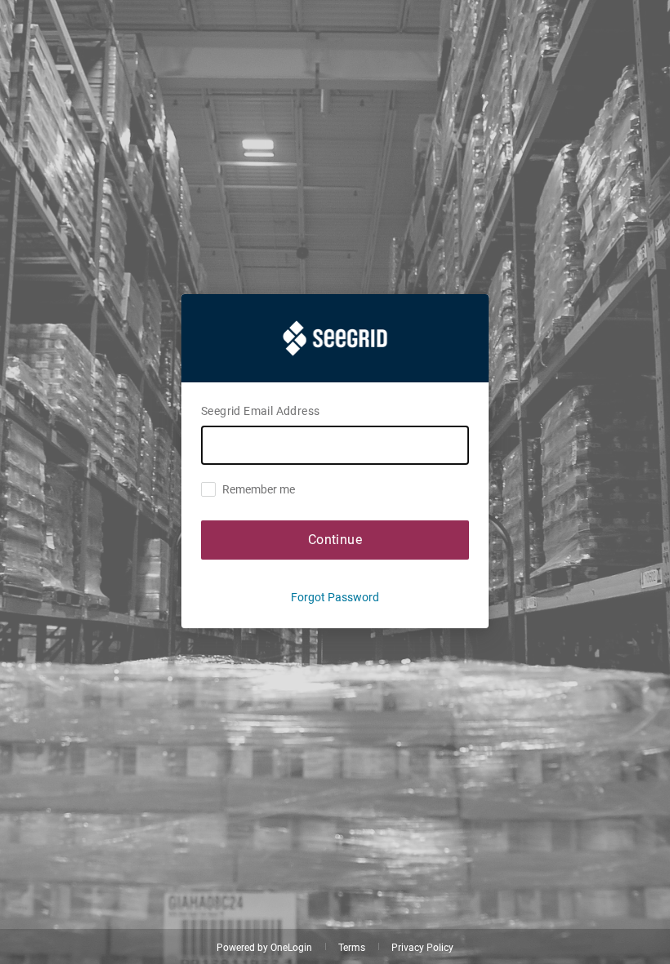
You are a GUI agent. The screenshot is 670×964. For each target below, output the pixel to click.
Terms (351, 947)
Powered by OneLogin (264, 947)
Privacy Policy (422, 947)
